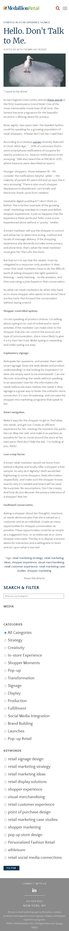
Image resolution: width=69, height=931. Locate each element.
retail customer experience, (21, 566)
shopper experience (24, 789)
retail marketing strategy (29, 766)
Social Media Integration (28, 716)
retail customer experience (30, 804)
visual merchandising (26, 797)
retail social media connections (34, 857)
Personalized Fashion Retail (31, 842)
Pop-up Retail (19, 739)
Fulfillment (16, 708)
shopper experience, (25, 562)
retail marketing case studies (32, 819)
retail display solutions (27, 782)
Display (14, 693)
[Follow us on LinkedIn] (34, 890)
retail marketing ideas (26, 774)
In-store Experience (27, 22)
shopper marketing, (39, 570)
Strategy (9, 22)
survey (37, 142)
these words (55, 100)
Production (17, 701)
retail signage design (25, 759)
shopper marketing (24, 827)
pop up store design (24, 835)
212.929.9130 (34, 901)
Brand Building (20, 723)
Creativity (16, 648)
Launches (15, 731)
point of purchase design (29, 812)
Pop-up (14, 670)
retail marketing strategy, (28, 558)
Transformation (20, 678)
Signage (45, 22)
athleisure (16, 850)
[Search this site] (58, 8)
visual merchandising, (51, 562)
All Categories (19, 632)
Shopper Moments (23, 663)
